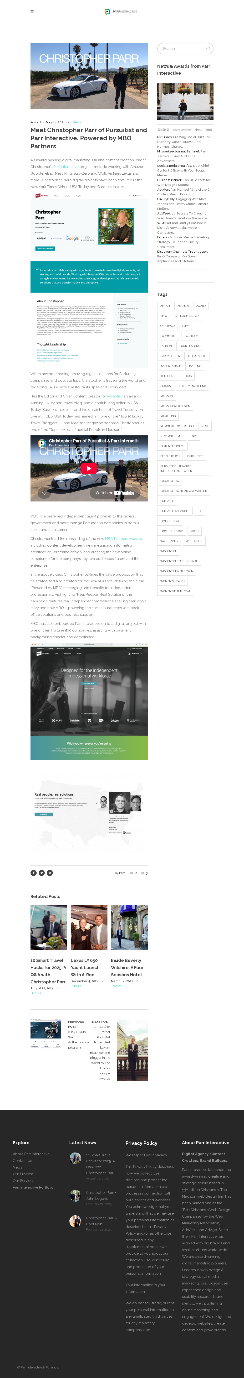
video (194, 531)
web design (194, 541)
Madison (166, 396)
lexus (187, 376)
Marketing (168, 416)
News (76, 122)
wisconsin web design (176, 571)
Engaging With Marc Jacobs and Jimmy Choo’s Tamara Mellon (182, 203)
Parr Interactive (66, 167)
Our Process (23, 1174)
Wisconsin (168, 551)
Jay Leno (194, 366)
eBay (185, 326)
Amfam (165, 306)
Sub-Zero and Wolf (174, 511)
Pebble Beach (170, 456)
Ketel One (167, 376)
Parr (122, 873)
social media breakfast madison (183, 491)
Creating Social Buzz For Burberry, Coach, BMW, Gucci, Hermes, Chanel (183, 141)
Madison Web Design (175, 406)
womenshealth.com (175, 591)
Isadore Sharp (170, 366)
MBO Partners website (123, 539)
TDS (199, 511)
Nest (204, 426)
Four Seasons (189, 346)
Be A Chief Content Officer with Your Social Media (183, 170)
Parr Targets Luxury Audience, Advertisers (182, 156)
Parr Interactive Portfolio (33, 1187)
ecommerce (168, 336)
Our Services (23, 1181)
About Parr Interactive (31, 1154)
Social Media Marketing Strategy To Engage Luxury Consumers (183, 242)
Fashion (166, 346)
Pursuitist (114, 396)
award (201, 306)
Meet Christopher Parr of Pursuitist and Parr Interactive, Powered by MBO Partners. (88, 138)
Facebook (191, 336)
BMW (163, 316)
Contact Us (22, 1161)
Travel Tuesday (171, 531)
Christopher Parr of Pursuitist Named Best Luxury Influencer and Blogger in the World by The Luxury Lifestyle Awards (99, 1050)
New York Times (171, 436)
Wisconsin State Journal (179, 561)
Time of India (169, 521)
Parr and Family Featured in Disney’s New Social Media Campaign (182, 227)
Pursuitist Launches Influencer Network (176, 469)
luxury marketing (192, 386)
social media (169, 481)
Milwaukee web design (177, 426)
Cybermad (167, 326)
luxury (165, 386)
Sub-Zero (167, 501)
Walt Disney (169, 541)
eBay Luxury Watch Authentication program (45, 1034)
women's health (172, 581)
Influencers (197, 356)
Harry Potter (170, 356)
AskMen (183, 306)
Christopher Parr (187, 316)
